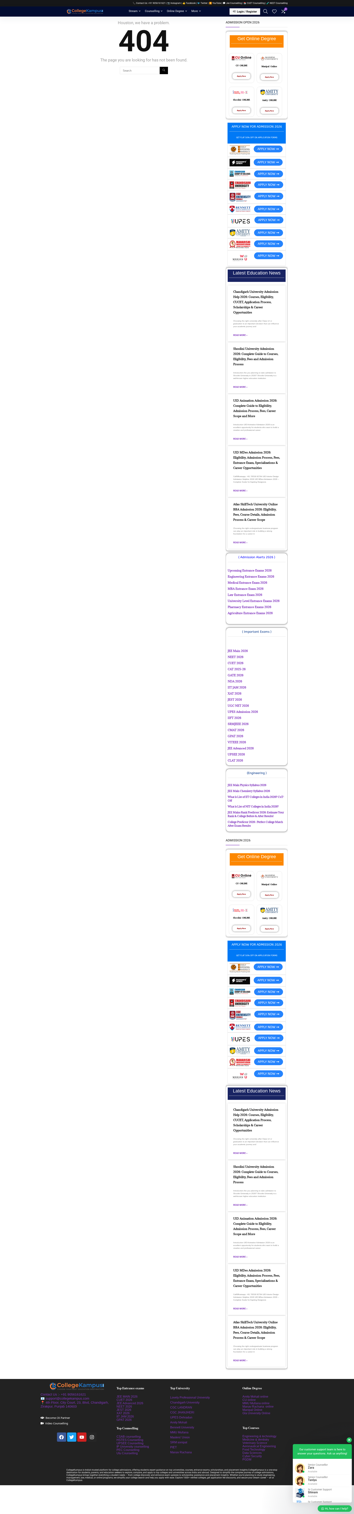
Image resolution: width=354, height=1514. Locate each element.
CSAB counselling (129, 1436)
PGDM (246, 1459)
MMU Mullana (179, 1432)
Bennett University (182, 1427)
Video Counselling (56, 1423)
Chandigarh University (184, 1402)
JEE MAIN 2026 (127, 1396)
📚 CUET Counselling (254, 3)
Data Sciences (252, 1452)
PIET (174, 1447)
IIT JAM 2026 (125, 1416)
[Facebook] (61, 1437)
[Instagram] (92, 1437)
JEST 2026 (124, 1409)
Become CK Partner (58, 1418)
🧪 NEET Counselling (277, 3)
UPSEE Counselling (130, 1443)
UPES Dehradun (181, 1417)
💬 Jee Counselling (232, 3)
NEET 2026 (124, 1406)
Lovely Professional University (190, 1397)
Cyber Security (252, 1456)
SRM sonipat (179, 1442)
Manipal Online (252, 1409)
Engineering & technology (259, 1436)
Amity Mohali (178, 1422)
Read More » (240, 335)
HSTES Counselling (130, 1440)
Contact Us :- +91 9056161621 (63, 1394)
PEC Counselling (128, 1449)
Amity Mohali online (255, 1396)
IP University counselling (133, 1446)
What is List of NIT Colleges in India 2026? (253, 806)
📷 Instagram (174, 3)
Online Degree (175, 11)
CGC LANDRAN (181, 1407)
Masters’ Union (180, 1437)
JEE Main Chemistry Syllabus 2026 (249, 791)
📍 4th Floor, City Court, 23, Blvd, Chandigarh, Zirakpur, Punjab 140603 (75, 1404)
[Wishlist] (274, 11)
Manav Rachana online (258, 1406)
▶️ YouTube (215, 3)
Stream (133, 11)
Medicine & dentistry (255, 1439)
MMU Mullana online (256, 1403)
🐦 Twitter (202, 3)
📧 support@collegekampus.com (65, 1398)
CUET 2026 (124, 1399)
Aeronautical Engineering (259, 1446)
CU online (249, 1399)
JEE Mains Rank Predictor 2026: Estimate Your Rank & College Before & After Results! (256, 814)
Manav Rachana (181, 1452)
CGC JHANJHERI (182, 1412)
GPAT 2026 (124, 1419)
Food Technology (253, 1449)
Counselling (152, 11)
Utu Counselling (127, 1453)
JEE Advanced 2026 (130, 1403)
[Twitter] (71, 1437)
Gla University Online (256, 1413)
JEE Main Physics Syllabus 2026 (247, 785)
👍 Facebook (189, 3)
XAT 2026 (123, 1413)
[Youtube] (81, 1437)
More (194, 11)
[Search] (164, 70)
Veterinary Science (254, 1442)
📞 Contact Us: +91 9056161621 (149, 3)
